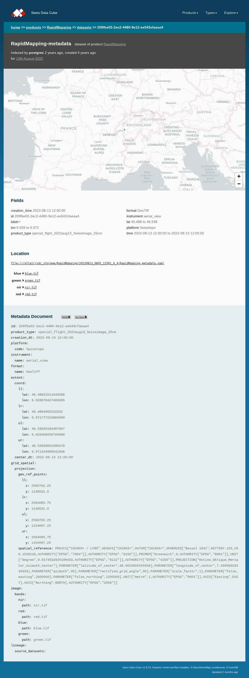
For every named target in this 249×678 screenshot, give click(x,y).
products (33, 27)
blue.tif (31, 273)
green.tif (32, 280)
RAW (65, 317)
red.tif (31, 294)
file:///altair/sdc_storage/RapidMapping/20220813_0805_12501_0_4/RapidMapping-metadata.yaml (87, 263)
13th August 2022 (29, 58)
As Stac (80, 317)
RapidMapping (59, 27)
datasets (84, 27)
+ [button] (238, 176)
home (15, 27)
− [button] (238, 184)
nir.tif (31, 287)
